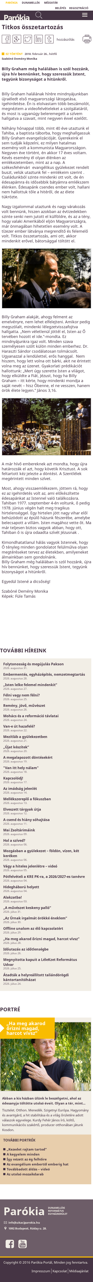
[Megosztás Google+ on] (17, 39)
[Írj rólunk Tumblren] (49, 39)
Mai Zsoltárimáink (19, 830)
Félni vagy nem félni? (21, 695)
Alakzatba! (12, 897)
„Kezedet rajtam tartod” (27, 1149)
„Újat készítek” (16, 747)
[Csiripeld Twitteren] (27, 39)
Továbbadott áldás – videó (28, 1169)
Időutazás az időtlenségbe (25, 949)
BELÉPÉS (60, 8)
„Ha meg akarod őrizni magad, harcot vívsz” (41, 938)
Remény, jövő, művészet (24, 705)
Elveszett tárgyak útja (22, 809)
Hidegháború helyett (21, 887)
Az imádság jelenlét (20, 788)
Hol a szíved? (14, 840)
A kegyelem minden (23, 1154)
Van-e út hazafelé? (19, 726)
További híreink (23, 650)
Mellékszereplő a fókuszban (27, 799)
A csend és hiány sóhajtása (26, 819)
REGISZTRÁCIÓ (78, 8)
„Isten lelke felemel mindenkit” (30, 684)
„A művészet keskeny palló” (27, 907)
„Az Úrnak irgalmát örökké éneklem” (35, 918)
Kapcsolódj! (13, 778)
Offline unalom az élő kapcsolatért (33, 928)
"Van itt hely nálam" (21, 767)
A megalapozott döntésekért (28, 757)
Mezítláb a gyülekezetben (25, 736)
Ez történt (14, 54)
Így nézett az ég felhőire (27, 1159)
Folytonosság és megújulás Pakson (33, 664)
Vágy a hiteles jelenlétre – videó (30, 866)
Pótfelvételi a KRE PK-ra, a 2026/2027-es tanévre (44, 876)
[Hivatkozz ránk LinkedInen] (38, 39)
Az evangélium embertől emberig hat (38, 1164)
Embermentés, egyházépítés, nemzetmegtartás (44, 674)
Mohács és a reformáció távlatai (31, 716)
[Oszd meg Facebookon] (6, 39)
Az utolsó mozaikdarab (25, 1174)
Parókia (16, 17)
